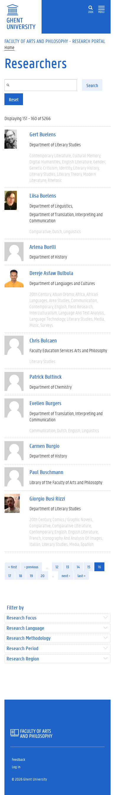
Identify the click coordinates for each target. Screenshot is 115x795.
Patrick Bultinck (45, 376)
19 (31, 575)
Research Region (22, 659)
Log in (16, 766)
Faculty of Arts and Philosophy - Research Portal (54, 41)
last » (82, 575)
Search (92, 85)
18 (20, 575)
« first (12, 566)
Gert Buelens (42, 134)
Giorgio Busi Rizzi (47, 498)
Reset (14, 99)
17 (9, 575)
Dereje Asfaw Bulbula (51, 272)
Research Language (25, 628)
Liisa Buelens (42, 195)
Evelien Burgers (45, 403)
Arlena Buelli (42, 246)
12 (56, 566)
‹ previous (31, 566)
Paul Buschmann (46, 472)
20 (43, 575)
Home (9, 47)
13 (67, 566)
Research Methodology (28, 638)
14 (78, 566)
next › (66, 575)
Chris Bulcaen (43, 340)
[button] (101, 8)
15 (88, 566)
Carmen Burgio (44, 445)
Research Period (22, 648)
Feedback (18, 759)
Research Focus (21, 618)
